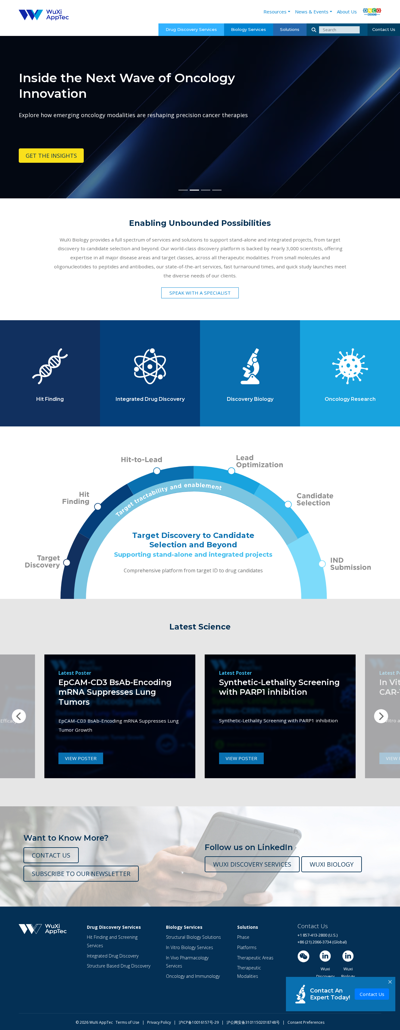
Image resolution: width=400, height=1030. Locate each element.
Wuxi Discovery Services (252, 864)
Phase (243, 937)
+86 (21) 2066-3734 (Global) (322, 942)
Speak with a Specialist (200, 293)
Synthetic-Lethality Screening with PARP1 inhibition (279, 687)
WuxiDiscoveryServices (325, 976)
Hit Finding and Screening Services (112, 941)
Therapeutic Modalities (249, 972)
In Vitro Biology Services (189, 947)
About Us (347, 11)
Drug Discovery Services (191, 29)
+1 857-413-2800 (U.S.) (318, 935)
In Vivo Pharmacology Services (187, 962)
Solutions (289, 29)
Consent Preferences (306, 1022)
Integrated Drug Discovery (112, 956)
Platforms (247, 947)
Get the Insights (51, 155)
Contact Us (383, 29)
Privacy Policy (160, 1022)
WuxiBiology (348, 972)
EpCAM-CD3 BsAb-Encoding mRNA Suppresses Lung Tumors (115, 692)
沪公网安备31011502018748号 (252, 1022)
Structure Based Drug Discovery (118, 966)
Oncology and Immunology (193, 976)
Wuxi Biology (331, 864)
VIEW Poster (81, 758)
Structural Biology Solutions (193, 937)
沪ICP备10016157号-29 (199, 1022)
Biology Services (248, 29)
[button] (19, 716)
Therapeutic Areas (255, 958)
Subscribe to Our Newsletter (81, 873)
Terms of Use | (131, 1022)
